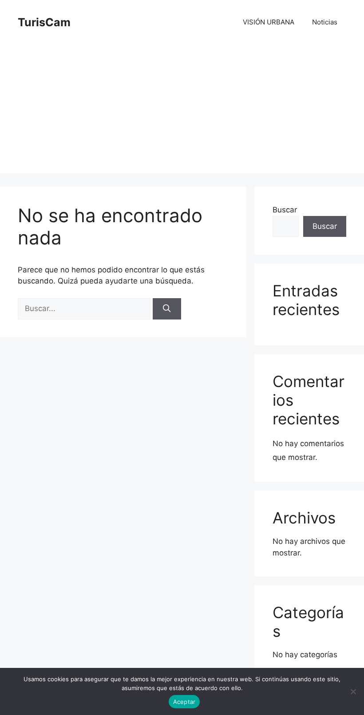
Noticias (324, 22)
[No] (352, 691)
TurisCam (44, 22)
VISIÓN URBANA (268, 22)
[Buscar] (167, 309)
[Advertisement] (182, 111)
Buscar (285, 209)
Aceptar (184, 701)
